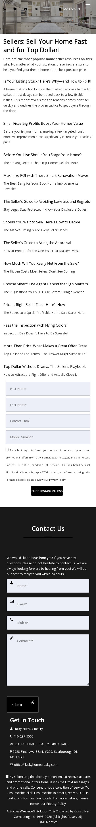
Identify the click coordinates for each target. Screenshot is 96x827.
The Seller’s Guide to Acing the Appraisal (37, 242)
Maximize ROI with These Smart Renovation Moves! (46, 175)
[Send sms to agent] (15, 9)
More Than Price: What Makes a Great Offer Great (45, 345)
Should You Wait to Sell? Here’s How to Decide (41, 222)
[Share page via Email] (37, 9)
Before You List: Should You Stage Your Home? (42, 154)
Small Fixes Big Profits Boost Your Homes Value (43, 123)
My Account (71, 9)
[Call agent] (5, 9)
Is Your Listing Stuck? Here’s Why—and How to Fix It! (47, 81)
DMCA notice (48, 822)
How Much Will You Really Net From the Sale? (41, 263)
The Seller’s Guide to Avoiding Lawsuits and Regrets (46, 201)
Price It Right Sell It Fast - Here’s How (34, 304)
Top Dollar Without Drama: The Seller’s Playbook (44, 366)
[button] (47, 491)
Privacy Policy (57, 479)
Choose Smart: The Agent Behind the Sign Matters (45, 283)
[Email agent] (26, 9)
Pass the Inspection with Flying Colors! (35, 325)
